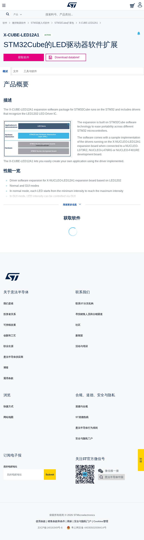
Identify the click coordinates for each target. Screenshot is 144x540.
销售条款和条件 (56, 521)
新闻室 (79, 335)
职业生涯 (8, 346)
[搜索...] (8, 14)
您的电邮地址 (10, 466)
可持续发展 (10, 324)
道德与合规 (82, 406)
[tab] (5, 71)
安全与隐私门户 (84, 438)
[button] (4, 5)
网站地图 (8, 417)
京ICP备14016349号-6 (50, 527)
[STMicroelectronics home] (72, 5)
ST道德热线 (82, 417)
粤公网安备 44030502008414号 (88, 527)
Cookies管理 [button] (100, 521)
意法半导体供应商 (13, 356)
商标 (69, 521)
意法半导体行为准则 (87, 427)
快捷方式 (8, 406)
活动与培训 (82, 346)
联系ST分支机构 (84, 303)
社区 (78, 324)
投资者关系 (10, 314)
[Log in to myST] (140, 5)
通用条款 (8, 378)
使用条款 (41, 521)
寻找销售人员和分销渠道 (89, 314)
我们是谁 (8, 303)
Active (47, 35)
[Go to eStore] (132, 6)
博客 (6, 367)
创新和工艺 (10, 335)
